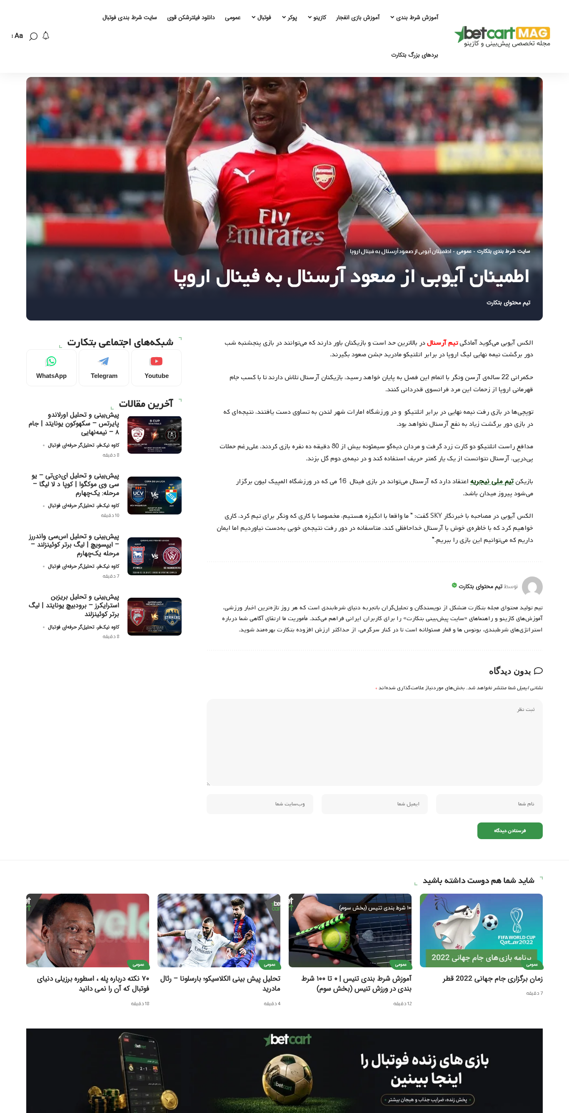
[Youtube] (156, 367)
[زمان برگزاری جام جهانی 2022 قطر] (481, 930)
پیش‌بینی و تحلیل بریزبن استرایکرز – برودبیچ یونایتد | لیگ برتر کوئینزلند (74, 605)
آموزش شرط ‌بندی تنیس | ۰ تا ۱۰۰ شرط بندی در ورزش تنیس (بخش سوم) (356, 984)
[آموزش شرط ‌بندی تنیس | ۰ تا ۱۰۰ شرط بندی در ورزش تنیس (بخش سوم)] (350, 930)
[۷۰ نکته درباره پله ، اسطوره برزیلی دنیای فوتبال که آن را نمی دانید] (87, 930)
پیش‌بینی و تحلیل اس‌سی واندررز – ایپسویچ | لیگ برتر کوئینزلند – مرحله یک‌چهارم (74, 545)
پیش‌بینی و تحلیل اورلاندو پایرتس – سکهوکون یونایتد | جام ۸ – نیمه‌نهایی (74, 423)
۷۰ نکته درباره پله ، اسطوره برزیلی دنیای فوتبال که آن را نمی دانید (93, 984)
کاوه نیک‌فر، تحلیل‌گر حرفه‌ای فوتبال (83, 445)
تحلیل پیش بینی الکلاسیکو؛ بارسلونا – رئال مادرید (220, 984)
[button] (33, 37)
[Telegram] (104, 367)
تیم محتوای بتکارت (508, 302)
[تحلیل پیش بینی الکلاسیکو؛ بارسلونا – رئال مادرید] (218, 930)
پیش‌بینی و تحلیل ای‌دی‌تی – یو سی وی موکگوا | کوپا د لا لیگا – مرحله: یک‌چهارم (75, 484)
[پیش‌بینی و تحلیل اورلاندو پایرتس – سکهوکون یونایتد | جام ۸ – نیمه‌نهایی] (154, 435)
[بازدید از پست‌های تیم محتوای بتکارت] (532, 586)
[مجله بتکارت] (504, 36)
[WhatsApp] (51, 367)
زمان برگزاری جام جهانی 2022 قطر (493, 978)
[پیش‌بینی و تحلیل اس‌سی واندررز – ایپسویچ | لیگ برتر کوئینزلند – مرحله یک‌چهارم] (154, 556)
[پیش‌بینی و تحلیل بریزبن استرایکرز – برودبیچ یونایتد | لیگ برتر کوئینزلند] (154, 617)
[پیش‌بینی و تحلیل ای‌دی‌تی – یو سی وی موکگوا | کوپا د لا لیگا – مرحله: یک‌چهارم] (154, 495)
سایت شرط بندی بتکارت (503, 251)
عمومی (464, 251)
